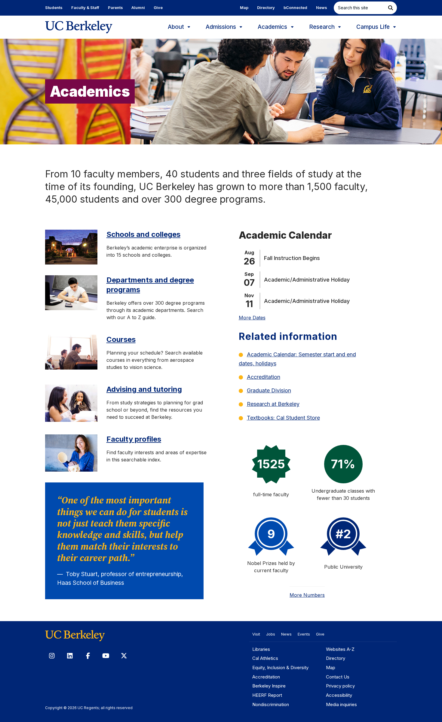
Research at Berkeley (273, 404)
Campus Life (373, 26)
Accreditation (263, 377)
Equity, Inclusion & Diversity (280, 667)
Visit (256, 634)
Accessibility (339, 695)
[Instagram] (51, 655)
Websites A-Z (340, 649)
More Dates (252, 318)
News (321, 7)
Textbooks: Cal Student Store (283, 418)
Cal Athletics (265, 658)
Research (322, 26)
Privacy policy (340, 686)
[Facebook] (87, 655)
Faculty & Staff (85, 7)
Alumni (138, 7)
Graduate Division (269, 390)
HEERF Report (267, 695)
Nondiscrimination (270, 704)
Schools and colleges (143, 234)
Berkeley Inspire (269, 686)
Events (304, 634)
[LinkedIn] (69, 655)
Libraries (261, 649)
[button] (390, 8)
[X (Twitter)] (123, 655)
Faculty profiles (133, 439)
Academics (273, 26)
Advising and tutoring (144, 389)
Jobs (270, 634)
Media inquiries (341, 704)
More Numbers (307, 595)
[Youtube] (105, 655)
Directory (266, 7)
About (177, 26)
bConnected (295, 7)
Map (244, 7)
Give (158, 7)
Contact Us (337, 677)
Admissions (222, 26)
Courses (121, 339)
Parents (115, 7)
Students (54, 7)
